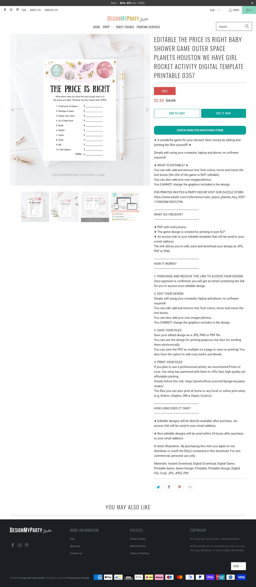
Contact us (51, 10)
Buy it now (223, 113)
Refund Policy (138, 546)
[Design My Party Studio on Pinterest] (17, 10)
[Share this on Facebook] (169, 487)
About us (35, 10)
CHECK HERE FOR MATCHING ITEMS (200, 130)
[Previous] (13, 110)
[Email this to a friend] (190, 487)
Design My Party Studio (32, 577)
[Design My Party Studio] (128, 19)
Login (236, 10)
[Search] (247, 26)
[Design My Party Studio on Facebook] (4, 10)
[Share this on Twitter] (158, 487)
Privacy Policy (138, 538)
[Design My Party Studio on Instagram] (11, 10)
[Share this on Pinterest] (179, 487)
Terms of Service (139, 553)
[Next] (147, 110)
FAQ (24, 10)
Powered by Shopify (78, 577)
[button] (108, 27)
